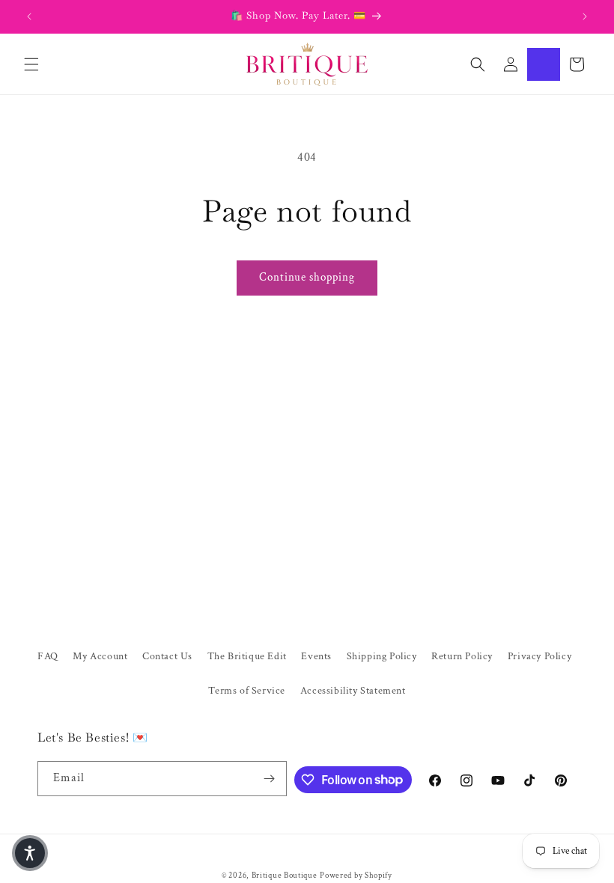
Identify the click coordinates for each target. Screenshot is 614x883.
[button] (31, 64)
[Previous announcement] (29, 16)
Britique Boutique (284, 875)
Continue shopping (307, 277)
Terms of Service (246, 690)
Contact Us (167, 656)
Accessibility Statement (353, 690)
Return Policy (462, 656)
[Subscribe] (269, 778)
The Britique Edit (247, 656)
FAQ (47, 656)
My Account (100, 656)
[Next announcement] (584, 16)
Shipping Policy (382, 656)
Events (316, 656)
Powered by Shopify (356, 875)
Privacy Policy (539, 656)
